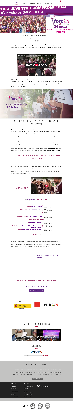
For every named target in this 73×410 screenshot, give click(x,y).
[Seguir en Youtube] (41, 352)
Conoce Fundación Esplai (60, 1)
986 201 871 (29, 396)
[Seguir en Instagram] (30, 290)
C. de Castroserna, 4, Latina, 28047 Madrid (45, 259)
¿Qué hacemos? (32, 3)
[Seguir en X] (39, 290)
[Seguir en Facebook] (33, 290)
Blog (31, 38)
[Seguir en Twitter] (34, 352)
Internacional (39, 3)
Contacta (58, 3)
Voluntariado (44, 38)
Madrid (35, 38)
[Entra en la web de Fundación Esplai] (42, 387)
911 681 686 (16, 396)
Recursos (47, 3)
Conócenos (25, 3)
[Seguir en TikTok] (36, 290)
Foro (33, 38)
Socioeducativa (39, 38)
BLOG (52, 3)
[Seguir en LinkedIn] (42, 290)
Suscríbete (45, 355)
